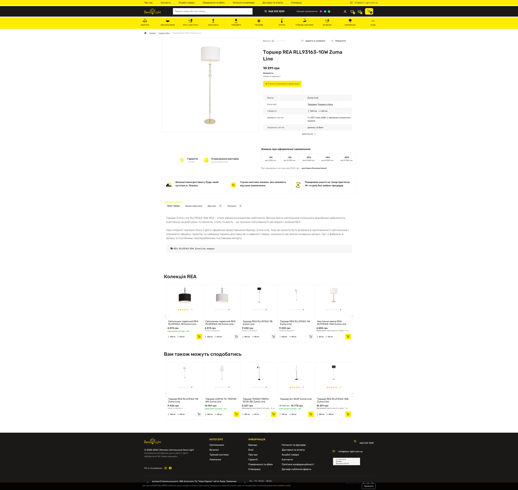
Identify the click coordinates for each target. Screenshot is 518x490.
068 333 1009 (276, 11)
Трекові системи (304, 25)
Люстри (145, 25)
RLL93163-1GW (186, 248)
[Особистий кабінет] (345, 11)
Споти (281, 25)
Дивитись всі (307, 134)
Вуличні (327, 25)
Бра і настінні (190, 25)
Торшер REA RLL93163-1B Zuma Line (257, 322)
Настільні (213, 25)
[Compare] (199, 294)
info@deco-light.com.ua (366, 3)
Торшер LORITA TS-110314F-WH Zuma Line (221, 400)
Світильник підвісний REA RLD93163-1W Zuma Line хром (220, 322)
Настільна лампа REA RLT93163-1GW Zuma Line (331, 322)
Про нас (148, 2)
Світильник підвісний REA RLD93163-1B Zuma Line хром (183, 322)
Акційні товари (187, 2)
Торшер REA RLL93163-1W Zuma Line (295, 322)
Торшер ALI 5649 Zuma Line (296, 399)
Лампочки (350, 25)
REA (176, 248)
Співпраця (296, 2)
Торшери (236, 25)
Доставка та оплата (273, 2)
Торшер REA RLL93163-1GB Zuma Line (332, 400)
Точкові (259, 25)
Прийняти (368, 486)
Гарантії (253, 459)
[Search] (250, 11)
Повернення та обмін (214, 2)
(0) (273, 41)
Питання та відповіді (243, 2)
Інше (373, 25)
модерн (211, 248)
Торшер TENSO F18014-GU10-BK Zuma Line (256, 400)
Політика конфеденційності (298, 464)
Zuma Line (200, 248)
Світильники (168, 25)
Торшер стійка (164, 33)
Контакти (166, 2)
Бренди (252, 445)
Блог (251, 449)
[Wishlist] (199, 289)
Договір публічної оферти (296, 469)
